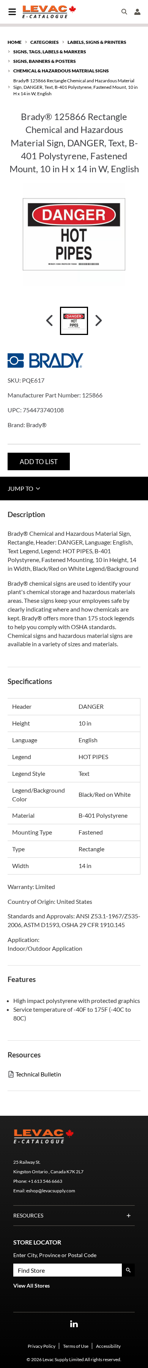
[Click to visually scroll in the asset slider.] (49, 321)
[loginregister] (137, 12)
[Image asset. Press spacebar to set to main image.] (74, 321)
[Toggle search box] (124, 12)
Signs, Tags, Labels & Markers (49, 51)
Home (15, 42)
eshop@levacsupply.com (50, 1190)
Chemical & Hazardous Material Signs (61, 71)
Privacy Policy (41, 1346)
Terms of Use (75, 1346)
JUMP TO (21, 488)
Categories (44, 42)
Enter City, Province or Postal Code (54, 1255)
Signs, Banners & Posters (44, 61)
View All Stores (31, 1285)
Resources (28, 1215)
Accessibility (108, 1346)
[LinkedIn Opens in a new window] (74, 1324)
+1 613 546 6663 (45, 1181)
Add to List (39, 462)
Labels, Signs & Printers (97, 42)
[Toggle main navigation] (12, 11)
